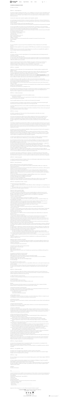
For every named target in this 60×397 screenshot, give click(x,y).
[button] (32, 1)
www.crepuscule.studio (34, 14)
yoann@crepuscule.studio (17, 36)
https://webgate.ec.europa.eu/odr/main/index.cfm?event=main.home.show (22, 361)
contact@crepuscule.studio (41, 74)
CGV (33, 394)
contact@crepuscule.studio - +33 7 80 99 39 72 (30, 395)
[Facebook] (28, 393)
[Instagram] (26, 393)
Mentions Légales (29, 394)
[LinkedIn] (30, 393)
